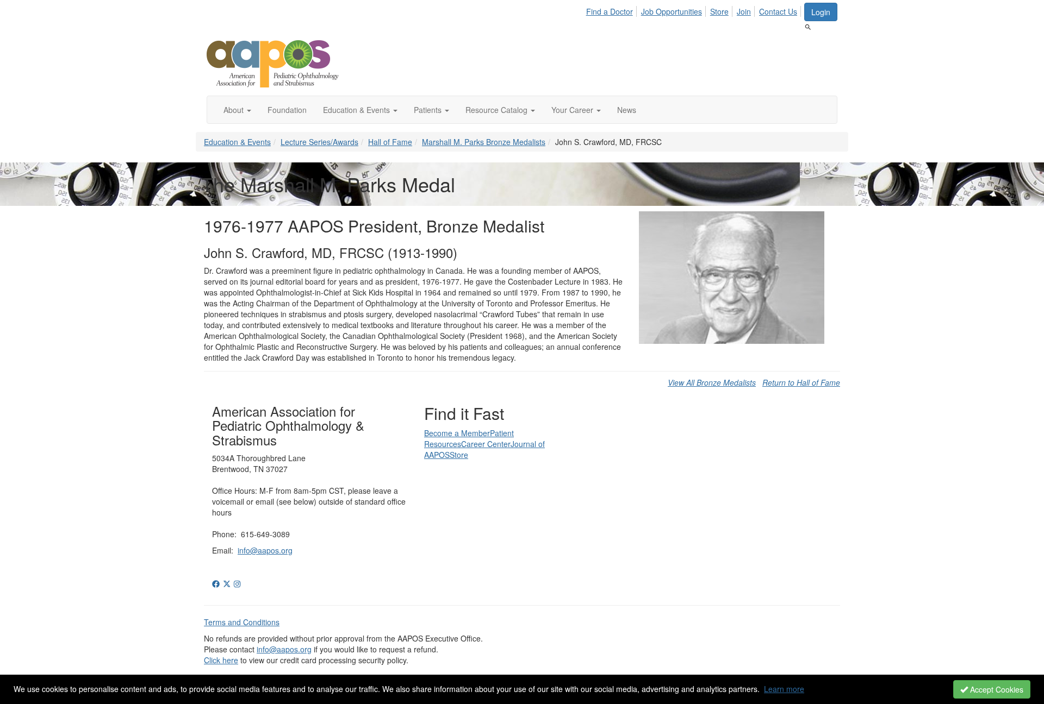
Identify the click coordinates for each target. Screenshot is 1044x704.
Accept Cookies (995, 689)
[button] (237, 109)
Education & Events (237, 141)
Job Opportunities (671, 11)
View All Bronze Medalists (712, 382)
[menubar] (694, 10)
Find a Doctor (609, 11)
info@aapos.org (265, 550)
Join (744, 11)
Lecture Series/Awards (319, 141)
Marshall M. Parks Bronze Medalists (483, 141)
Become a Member (457, 433)
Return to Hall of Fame (801, 382)
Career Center (486, 443)
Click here (221, 660)
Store (719, 11)
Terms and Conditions (241, 622)
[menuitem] (612, 10)
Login (820, 12)
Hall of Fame (390, 141)
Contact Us (778, 11)
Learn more (784, 688)
